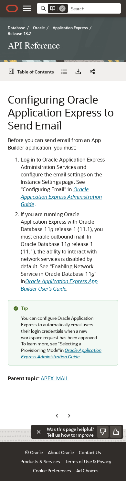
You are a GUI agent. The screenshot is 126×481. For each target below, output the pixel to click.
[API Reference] (64, 71)
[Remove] (62, 8)
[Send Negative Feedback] (103, 432)
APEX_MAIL (54, 378)
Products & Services (40, 461)
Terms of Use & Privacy (88, 461)
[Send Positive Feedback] (115, 432)
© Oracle (34, 452)
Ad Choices (87, 470)
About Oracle (61, 452)
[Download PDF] (78, 71)
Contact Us (90, 452)
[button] (27, 8)
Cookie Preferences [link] (52, 470)
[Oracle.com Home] (12, 8)
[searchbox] (94, 8)
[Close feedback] (38, 432)
